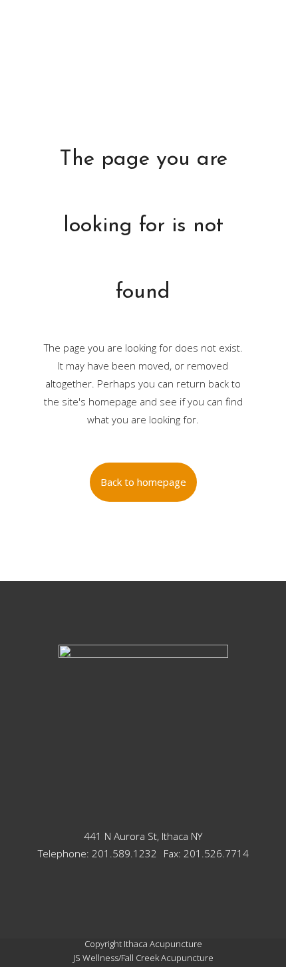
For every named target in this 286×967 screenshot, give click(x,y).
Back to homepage (143, 481)
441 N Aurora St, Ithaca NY (143, 836)
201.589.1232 (124, 853)
